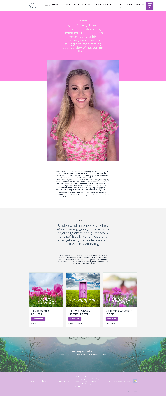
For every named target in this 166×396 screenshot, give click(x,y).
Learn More (111, 319)
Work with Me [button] (150, 6)
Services (55, 4)
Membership (75, 319)
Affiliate (137, 4)
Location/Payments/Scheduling (78, 4)
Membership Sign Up (120, 6)
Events (129, 4)
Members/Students (105, 4)
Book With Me (38, 319)
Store (95, 4)
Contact (47, 6)
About (39, 6)
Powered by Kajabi (131, 391)
